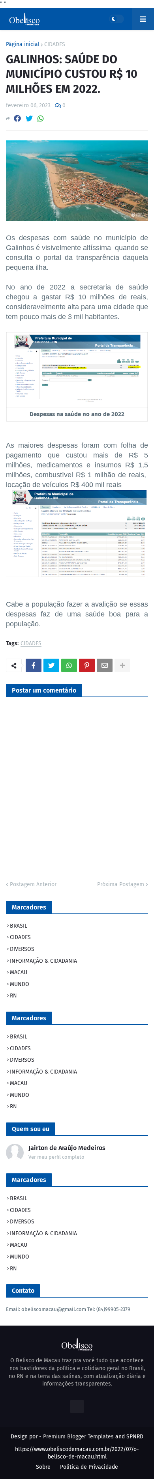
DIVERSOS (22, 949)
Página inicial (22, 44)
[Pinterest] (87, 665)
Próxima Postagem (120, 884)
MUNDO (19, 984)
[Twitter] (29, 118)
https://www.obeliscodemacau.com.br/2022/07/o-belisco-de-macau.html (77, 1453)
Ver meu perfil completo (56, 1157)
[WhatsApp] (41, 118)
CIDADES (54, 44)
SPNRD (134, 1436)
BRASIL (18, 926)
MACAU (18, 972)
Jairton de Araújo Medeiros (66, 1148)
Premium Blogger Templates (78, 1436)
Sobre (43, 1467)
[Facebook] (17, 118)
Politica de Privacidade (89, 1467)
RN (13, 995)
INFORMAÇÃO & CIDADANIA (43, 961)
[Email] (105, 665)
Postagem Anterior (33, 884)
